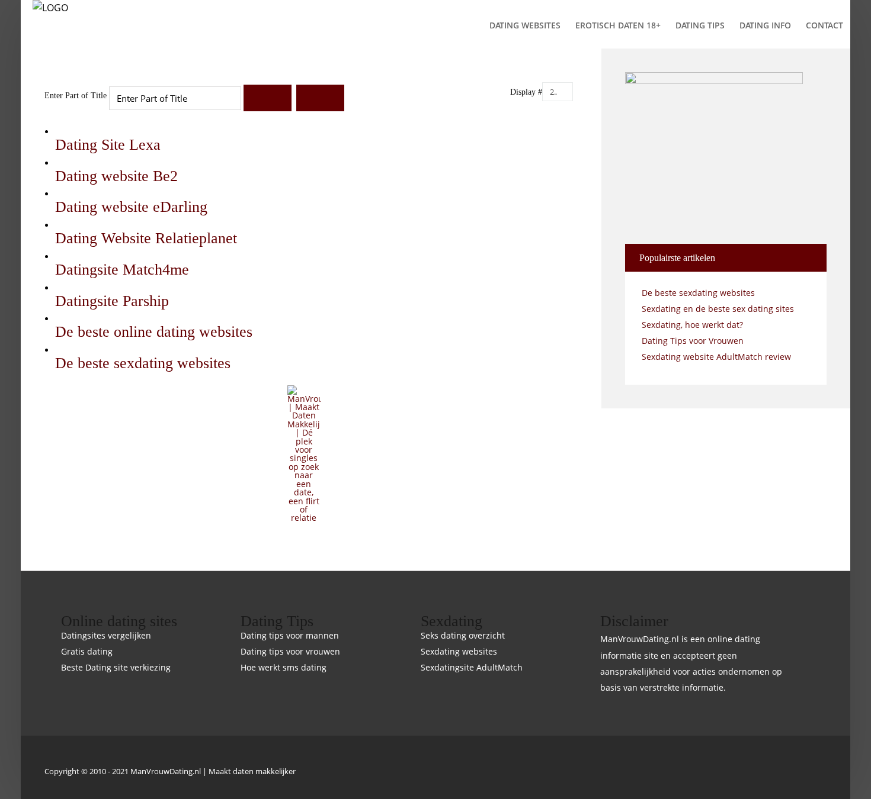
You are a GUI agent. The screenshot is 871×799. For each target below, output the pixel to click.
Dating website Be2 (116, 176)
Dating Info (765, 25)
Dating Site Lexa (108, 144)
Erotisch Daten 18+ (618, 25)
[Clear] (320, 98)
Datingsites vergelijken (106, 636)
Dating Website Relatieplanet (146, 238)
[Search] (268, 98)
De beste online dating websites (153, 331)
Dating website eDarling (131, 206)
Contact (824, 25)
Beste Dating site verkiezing (116, 668)
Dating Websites (525, 25)
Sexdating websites (459, 652)
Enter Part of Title (76, 95)
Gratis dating (87, 652)
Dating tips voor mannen (290, 636)
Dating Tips (700, 25)
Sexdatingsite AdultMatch (472, 668)
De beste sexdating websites (142, 363)
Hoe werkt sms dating (283, 668)
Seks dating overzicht (463, 636)
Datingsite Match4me (122, 269)
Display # (526, 92)
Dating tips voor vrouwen (290, 652)
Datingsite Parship (112, 301)
